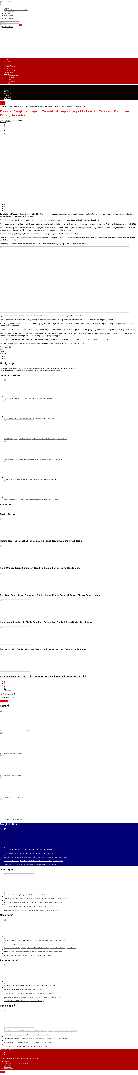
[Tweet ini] (4, 127)
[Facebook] (4, 357)
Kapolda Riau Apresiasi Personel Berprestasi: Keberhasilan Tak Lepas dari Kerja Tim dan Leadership (38, 368)
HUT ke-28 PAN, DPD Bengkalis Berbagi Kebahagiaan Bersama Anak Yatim (25, 729)
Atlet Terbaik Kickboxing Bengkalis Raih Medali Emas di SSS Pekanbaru (27, 895)
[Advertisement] (69, 43)
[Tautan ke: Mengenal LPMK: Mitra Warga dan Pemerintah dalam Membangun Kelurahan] (19, 982)
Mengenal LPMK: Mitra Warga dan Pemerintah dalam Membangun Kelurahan (29, 985)
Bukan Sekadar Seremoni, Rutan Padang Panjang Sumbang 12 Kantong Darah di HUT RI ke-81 (35, 940)
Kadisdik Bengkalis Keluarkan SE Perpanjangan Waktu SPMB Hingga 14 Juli (29, 1042)
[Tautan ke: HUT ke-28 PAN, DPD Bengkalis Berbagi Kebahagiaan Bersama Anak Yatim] (15, 727)
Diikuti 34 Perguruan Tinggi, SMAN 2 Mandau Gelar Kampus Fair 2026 (27, 1035)
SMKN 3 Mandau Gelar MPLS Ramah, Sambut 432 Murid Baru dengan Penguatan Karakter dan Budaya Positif (40, 1031)
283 (5, 689)
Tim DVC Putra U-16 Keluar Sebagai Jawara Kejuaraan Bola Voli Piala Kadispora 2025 (33, 902)
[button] (20, 25)
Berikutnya (7, 691)
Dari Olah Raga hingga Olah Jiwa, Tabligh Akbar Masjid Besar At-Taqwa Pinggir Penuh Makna (35, 439)
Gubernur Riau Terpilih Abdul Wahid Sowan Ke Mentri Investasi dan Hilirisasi (29, 993)
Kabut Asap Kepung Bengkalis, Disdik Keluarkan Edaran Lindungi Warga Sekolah (31, 500)
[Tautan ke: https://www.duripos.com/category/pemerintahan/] (18, 960)
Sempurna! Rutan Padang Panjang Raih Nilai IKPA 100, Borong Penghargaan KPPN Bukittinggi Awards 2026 (40, 948)
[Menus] (0, 3)
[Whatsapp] (4, 131)
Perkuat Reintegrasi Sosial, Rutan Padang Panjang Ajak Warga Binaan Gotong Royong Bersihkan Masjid (39, 944)
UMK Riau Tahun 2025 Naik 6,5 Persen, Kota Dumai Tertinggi (24, 1001)
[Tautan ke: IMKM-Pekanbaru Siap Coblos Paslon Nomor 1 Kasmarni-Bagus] (15, 815)
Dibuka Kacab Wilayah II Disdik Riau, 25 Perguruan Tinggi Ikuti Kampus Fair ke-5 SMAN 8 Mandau (36, 1038)
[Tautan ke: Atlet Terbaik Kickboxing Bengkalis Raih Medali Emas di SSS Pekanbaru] (19, 891)
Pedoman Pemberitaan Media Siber (16, 1063)
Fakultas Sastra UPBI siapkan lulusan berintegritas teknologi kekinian (27, 1046)
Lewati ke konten (5, 1)
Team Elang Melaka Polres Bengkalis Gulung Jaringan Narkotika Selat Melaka (30, 370)
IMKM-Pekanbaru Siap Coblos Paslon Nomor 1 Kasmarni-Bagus (21, 817)
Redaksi (6, 1061)
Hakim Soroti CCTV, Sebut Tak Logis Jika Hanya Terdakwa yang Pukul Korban (30, 398)
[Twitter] (4, 359)
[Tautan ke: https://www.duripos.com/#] (8, 705)
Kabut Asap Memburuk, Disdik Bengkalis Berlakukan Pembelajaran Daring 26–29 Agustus (33, 459)
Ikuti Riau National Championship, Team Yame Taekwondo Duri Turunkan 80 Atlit (31, 910)
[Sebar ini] (4, 125)
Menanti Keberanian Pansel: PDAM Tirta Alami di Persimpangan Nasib (27, 955)
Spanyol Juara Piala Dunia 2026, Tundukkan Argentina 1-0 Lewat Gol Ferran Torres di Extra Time (36, 898)
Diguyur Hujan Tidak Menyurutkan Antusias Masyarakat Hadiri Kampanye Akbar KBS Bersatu (31, 795)
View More (4, 701)
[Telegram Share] (4, 129)
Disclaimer (7, 1067)
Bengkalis (3, 122)
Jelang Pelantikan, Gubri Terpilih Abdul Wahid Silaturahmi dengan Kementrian (26, 751)
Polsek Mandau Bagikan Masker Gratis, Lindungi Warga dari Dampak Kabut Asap (31, 479)
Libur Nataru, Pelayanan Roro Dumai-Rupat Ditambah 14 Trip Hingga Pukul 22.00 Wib (32, 997)
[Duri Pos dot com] (6, 19)
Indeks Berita (8, 1069)
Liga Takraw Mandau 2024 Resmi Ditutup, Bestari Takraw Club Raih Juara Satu (30, 906)
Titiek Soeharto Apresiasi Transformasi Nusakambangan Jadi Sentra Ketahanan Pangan (33, 952)
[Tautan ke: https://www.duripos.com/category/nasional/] (11, 914)
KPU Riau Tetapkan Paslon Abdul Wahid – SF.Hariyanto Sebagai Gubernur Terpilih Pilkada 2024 (32, 773)
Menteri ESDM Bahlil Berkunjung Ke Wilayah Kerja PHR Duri (23, 989)
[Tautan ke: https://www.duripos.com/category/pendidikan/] (14, 1005)
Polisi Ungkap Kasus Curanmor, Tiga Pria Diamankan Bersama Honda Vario (29, 418)
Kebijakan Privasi (9, 1065)
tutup (2, 102)
